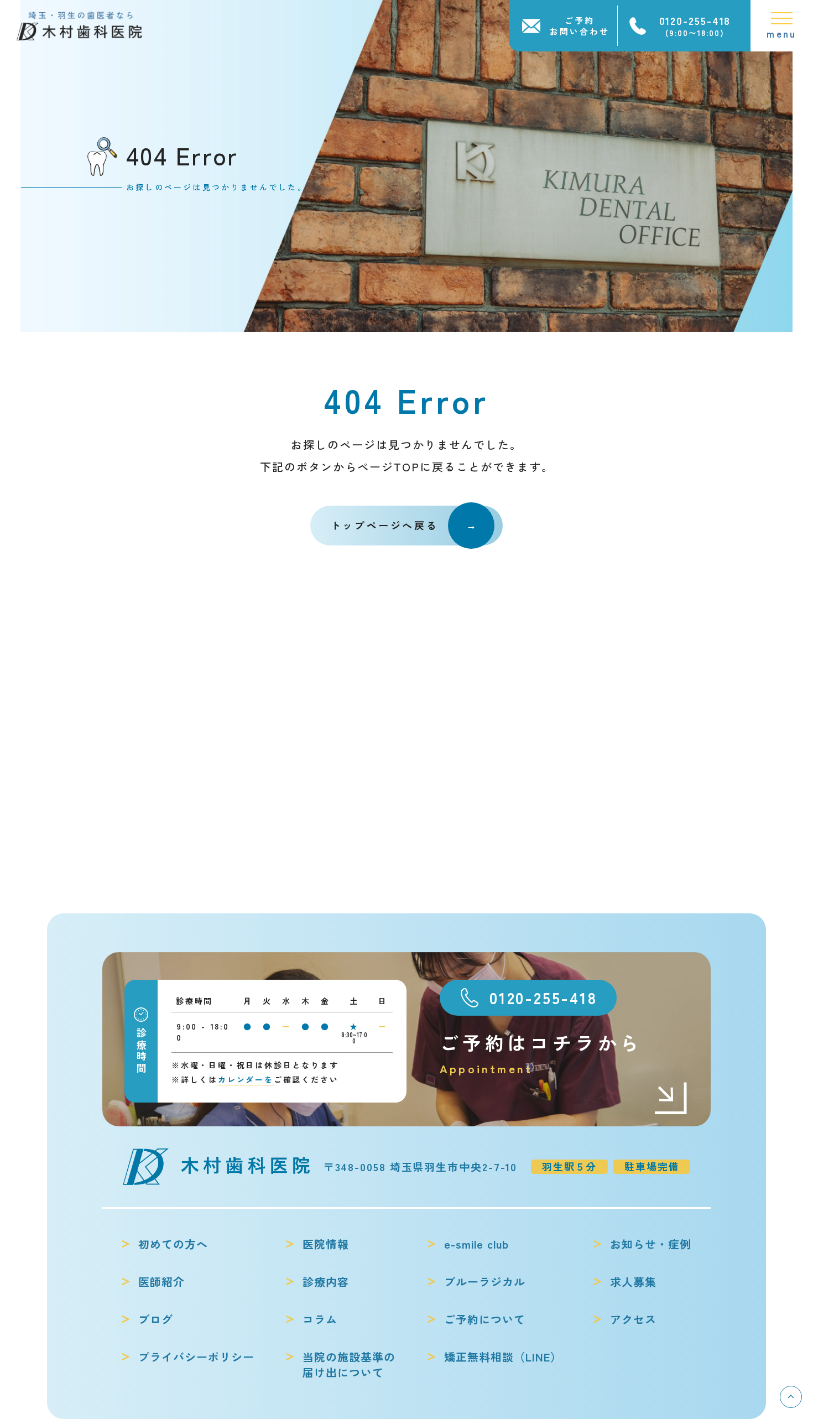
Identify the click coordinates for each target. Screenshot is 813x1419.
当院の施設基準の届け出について (349, 1364)
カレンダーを (246, 1079)
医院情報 (326, 1244)
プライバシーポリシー (196, 1357)
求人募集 (633, 1282)
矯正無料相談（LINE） (503, 1357)
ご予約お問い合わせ (579, 25)
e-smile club (476, 1244)
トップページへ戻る (384, 525)
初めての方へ (173, 1244)
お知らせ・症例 (650, 1244)
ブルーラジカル (484, 1282)
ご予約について (484, 1319)
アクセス (633, 1319)
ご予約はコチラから (541, 1053)
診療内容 (326, 1282)
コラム (320, 1319)
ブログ (155, 1319)
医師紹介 (161, 1282)
